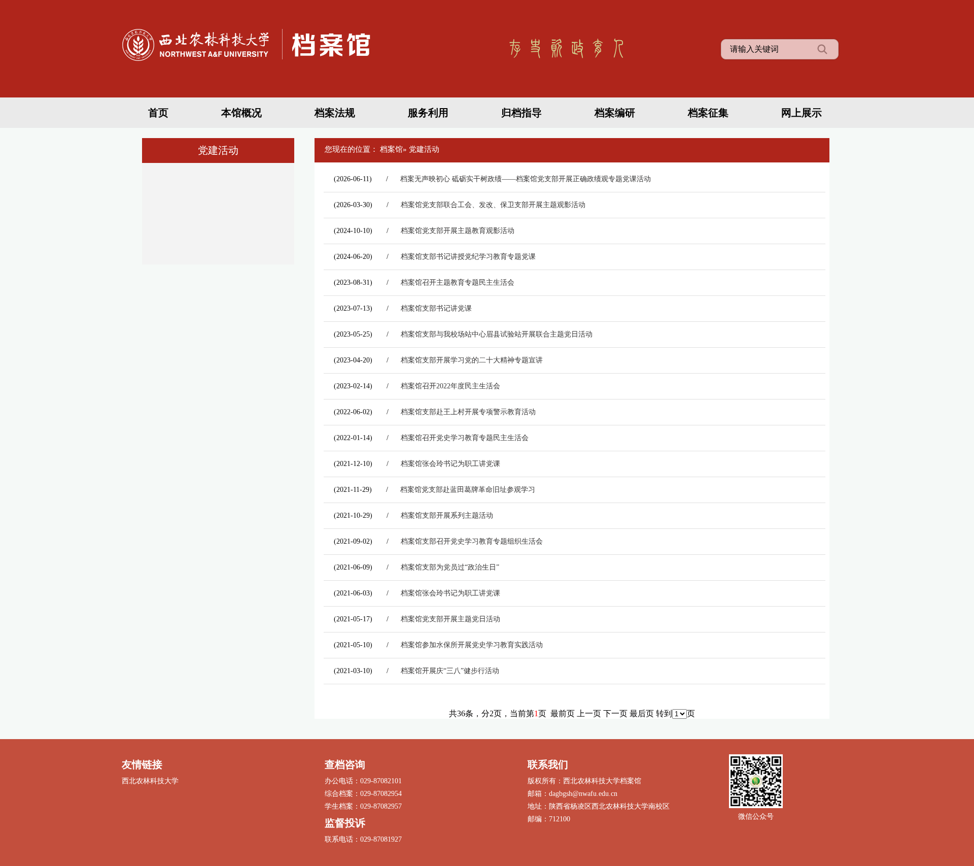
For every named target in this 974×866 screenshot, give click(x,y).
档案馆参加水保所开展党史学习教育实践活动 (472, 645)
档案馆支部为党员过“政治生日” (450, 567)
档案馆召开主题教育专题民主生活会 (457, 282)
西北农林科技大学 (150, 781)
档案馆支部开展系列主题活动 (447, 515)
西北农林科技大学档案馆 (254, 43)
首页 (158, 112)
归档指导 (521, 112)
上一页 (589, 713)
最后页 (642, 713)
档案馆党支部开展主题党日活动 (450, 619)
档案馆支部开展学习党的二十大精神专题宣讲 (472, 360)
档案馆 (391, 149)
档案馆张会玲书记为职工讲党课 (450, 464)
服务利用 (428, 112)
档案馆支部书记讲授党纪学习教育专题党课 (468, 256)
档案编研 (615, 112)
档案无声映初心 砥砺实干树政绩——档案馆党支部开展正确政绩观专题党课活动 (525, 179)
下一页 (615, 713)
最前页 (562, 713)
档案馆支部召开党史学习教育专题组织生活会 (472, 541)
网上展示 (801, 112)
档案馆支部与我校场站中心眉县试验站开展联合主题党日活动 (497, 334)
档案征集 (708, 112)
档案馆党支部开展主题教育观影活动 (457, 231)
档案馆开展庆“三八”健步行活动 (450, 671)
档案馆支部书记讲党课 (436, 308)
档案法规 (335, 112)
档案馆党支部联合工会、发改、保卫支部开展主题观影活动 (493, 205)
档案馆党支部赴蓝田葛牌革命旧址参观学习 (467, 489)
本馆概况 (241, 112)
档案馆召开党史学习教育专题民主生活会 (465, 438)
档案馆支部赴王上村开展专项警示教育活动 (468, 412)
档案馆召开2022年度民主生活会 (450, 386)
